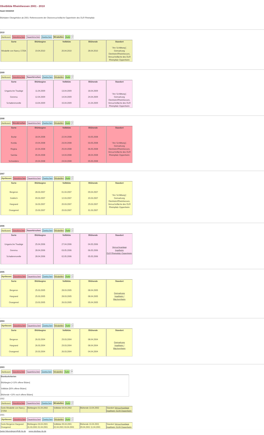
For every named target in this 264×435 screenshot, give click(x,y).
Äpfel (68, 37)
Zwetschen (47, 37)
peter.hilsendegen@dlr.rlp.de (13, 431)
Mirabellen (59, 77)
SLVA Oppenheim (124, 411)
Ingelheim (111, 411)
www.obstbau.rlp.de (37, 431)
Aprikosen (6, 37)
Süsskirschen (19, 37)
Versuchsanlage (122, 408)
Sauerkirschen (33, 37)
